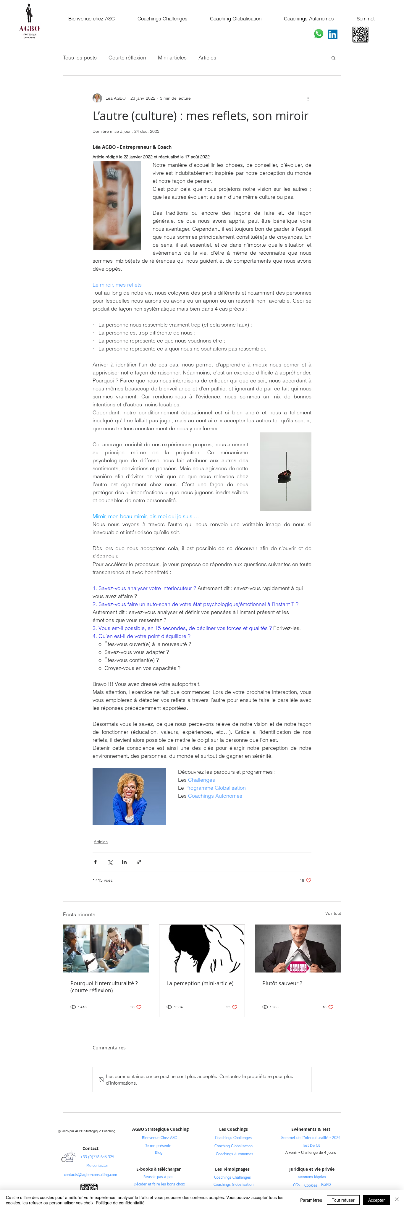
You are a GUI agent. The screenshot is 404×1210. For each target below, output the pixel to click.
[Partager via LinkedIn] (124, 862)
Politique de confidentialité (120, 1203)
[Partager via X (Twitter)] (110, 862)
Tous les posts (80, 57)
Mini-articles (172, 57)
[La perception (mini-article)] (202, 948)
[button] (333, 57)
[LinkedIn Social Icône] (332, 34)
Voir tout (333, 913)
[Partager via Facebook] (95, 862)
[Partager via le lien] (139, 862)
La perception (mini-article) (200, 983)
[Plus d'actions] (307, 98)
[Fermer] (396, 1200)
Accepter (376, 1200)
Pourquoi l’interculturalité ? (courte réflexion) (104, 987)
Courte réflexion (127, 57)
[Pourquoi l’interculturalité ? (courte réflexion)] (106, 948)
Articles (207, 57)
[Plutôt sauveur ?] (298, 948)
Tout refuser (343, 1200)
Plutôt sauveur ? (282, 983)
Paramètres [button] (311, 1200)
